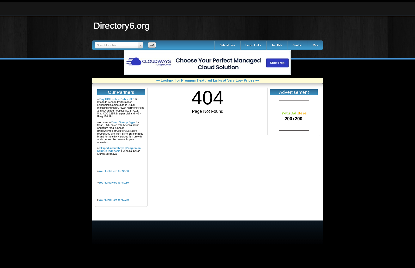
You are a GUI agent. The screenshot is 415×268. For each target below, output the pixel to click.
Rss (315, 45)
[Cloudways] (207, 73)
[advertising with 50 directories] (294, 129)
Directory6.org (122, 25)
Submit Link (227, 45)
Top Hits (277, 45)
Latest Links (253, 45)
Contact (298, 45)
